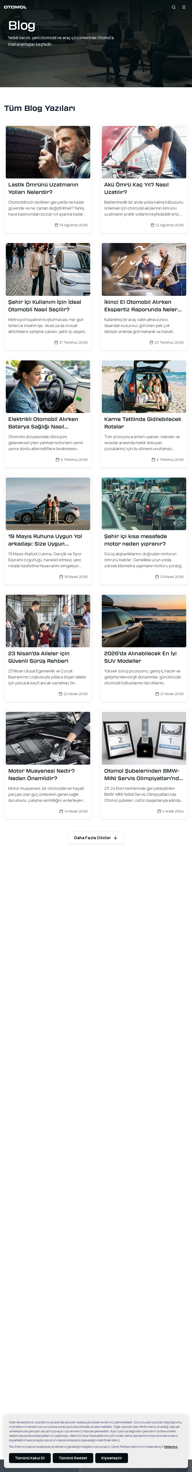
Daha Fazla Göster (92, 837)
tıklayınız (171, 1447)
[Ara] (174, 7)
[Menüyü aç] (184, 7)
